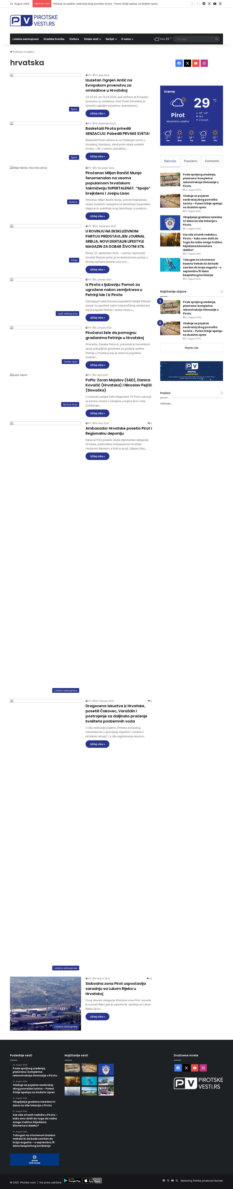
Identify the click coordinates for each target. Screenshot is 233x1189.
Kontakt (218, 1180)
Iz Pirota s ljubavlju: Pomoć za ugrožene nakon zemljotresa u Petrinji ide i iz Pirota (114, 289)
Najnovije (170, 161)
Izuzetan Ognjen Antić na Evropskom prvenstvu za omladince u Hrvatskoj (109, 85)
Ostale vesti (91, 38)
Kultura (74, 38)
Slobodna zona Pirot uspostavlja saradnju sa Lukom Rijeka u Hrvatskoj (116, 988)
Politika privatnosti (203, 1180)
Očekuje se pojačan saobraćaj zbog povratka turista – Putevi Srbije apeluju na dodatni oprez (202, 201)
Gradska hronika (54, 38)
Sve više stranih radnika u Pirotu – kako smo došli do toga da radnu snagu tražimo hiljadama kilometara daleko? (202, 242)
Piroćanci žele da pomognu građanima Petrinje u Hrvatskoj (115, 335)
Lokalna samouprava (26, 38)
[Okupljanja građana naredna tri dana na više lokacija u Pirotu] (170, 222)
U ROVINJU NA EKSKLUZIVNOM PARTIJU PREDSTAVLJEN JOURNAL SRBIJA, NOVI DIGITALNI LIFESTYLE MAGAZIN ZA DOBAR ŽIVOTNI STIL (115, 239)
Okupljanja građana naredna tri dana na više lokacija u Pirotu (202, 221)
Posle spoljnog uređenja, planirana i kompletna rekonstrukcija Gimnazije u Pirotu (201, 180)
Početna (17, 51)
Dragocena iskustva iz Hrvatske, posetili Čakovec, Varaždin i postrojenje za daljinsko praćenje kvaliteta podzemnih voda (116, 713)
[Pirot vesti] (34, 20)
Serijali (110, 38)
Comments (212, 161)
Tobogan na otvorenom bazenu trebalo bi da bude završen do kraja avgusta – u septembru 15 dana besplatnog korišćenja (202, 267)
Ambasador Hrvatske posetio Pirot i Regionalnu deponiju (119, 431)
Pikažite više (192, 347)
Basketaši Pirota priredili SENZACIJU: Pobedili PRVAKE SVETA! (118, 131)
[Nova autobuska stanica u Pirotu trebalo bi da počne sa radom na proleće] (89, 1091)
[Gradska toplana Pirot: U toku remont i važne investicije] (106, 1081)
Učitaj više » (97, 113)
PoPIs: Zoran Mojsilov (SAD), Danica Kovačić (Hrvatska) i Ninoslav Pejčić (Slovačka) (119, 385)
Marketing (187, 1180)
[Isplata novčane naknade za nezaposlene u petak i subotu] (72, 1091)
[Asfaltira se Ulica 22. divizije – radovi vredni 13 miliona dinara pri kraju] (106, 1091)
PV (89, 75)
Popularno (190, 161)
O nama (126, 38)
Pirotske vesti (28, 1182)
